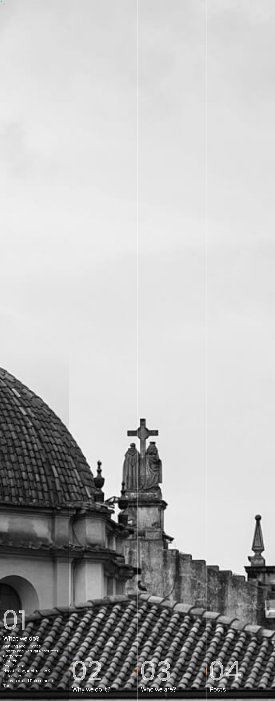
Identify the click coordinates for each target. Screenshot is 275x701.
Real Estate (13, 665)
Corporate (12, 656)
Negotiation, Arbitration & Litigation (26, 673)
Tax (6, 685)
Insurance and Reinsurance (28, 680)
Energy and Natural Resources (30, 651)
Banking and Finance (22, 646)
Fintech (10, 660)
